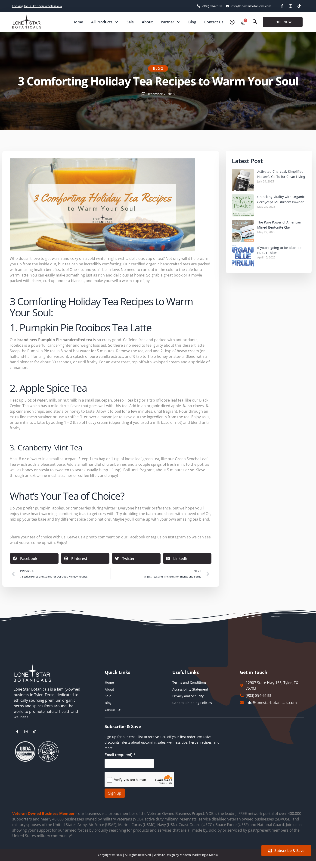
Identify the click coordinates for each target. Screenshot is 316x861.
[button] (255, 22)
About (147, 22)
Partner (167, 22)
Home (77, 22)
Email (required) (120, 754)
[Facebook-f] (282, 6)
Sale (130, 22)
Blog (192, 22)
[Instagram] (290, 6)
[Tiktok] (299, 6)
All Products (101, 22)
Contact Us (213, 22)
